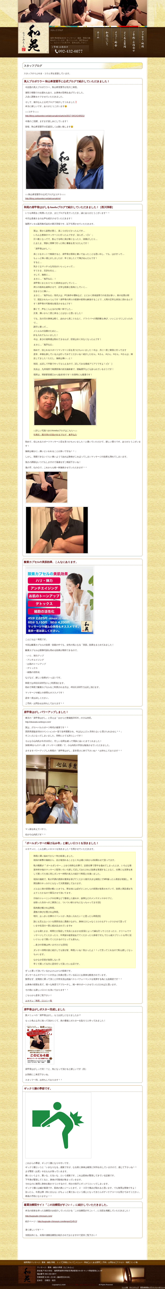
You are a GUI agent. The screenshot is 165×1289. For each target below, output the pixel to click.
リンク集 (134, 1262)
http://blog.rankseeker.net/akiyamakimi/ (43, 198)
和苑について (68, 1262)
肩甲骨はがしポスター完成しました (44, 1009)
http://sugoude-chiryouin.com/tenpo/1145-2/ (57, 1221)
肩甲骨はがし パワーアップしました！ (46, 712)
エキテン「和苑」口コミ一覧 (38, 1001)
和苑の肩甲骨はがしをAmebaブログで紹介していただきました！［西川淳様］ (69, 207)
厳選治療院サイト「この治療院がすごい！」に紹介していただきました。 (66, 1204)
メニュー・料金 (81, 1262)
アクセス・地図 (123, 1262)
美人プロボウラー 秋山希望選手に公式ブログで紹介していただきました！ (67, 81)
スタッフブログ (56, 30)
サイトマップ (134, 1287)
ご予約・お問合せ (108, 1262)
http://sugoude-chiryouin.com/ (38, 1216)
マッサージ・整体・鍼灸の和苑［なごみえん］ (82, 1285)
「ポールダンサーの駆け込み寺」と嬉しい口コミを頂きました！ (61, 843)
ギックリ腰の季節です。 (38, 1088)
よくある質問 (94, 1262)
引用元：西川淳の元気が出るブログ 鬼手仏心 (55, 435)
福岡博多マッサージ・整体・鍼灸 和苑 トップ (43, 1262)
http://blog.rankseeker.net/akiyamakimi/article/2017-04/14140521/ (55, 116)
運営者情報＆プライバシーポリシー (152, 1287)
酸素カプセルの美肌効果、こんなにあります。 (51, 561)
